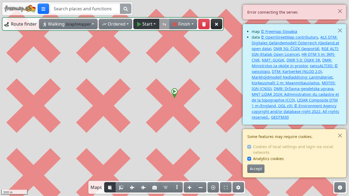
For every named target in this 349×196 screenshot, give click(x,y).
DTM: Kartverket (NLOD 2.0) (297, 71)
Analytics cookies (268, 158)
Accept (256, 168)
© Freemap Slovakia (279, 31)
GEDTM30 (280, 117)
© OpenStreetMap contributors (289, 37)
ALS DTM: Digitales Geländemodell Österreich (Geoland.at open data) (295, 43)
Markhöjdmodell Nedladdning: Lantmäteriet (292, 77)
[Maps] (177, 187)
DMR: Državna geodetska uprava (303, 88)
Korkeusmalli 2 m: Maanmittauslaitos (286, 82)
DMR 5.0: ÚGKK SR (303, 60)
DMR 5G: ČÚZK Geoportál (296, 48)
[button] (174, 93)
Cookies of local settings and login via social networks (293, 149)
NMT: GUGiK (273, 60)
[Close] (340, 11)
